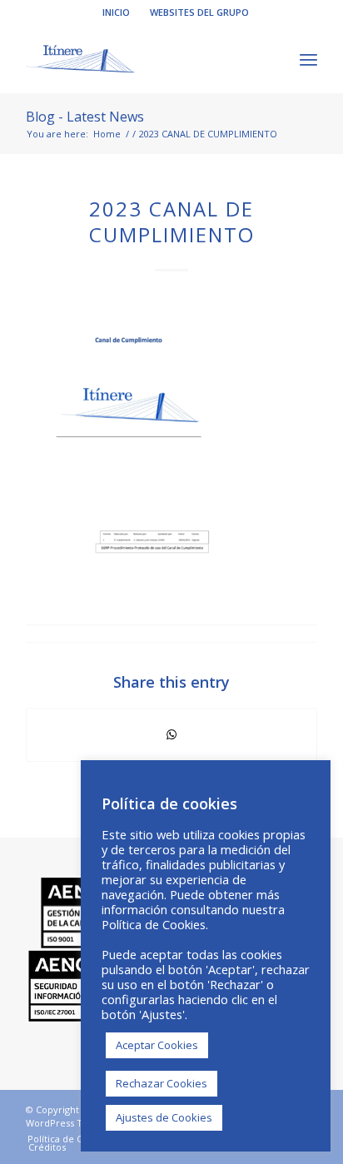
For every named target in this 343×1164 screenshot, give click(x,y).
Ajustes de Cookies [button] (164, 1117)
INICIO (116, 12)
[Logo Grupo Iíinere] (142, 59)
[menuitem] (116, 12)
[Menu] (308, 59)
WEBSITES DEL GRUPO (199, 12)
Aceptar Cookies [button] (157, 1044)
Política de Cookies (154, 924)
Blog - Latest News (85, 116)
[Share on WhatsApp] (171, 734)
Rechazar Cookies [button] (161, 1083)
